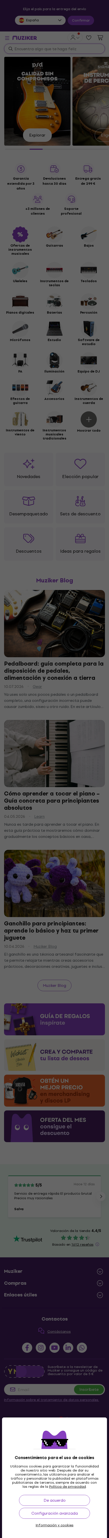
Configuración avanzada (54, 1513)
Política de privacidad (67, 1486)
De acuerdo (55, 1500)
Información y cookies (55, 1525)
